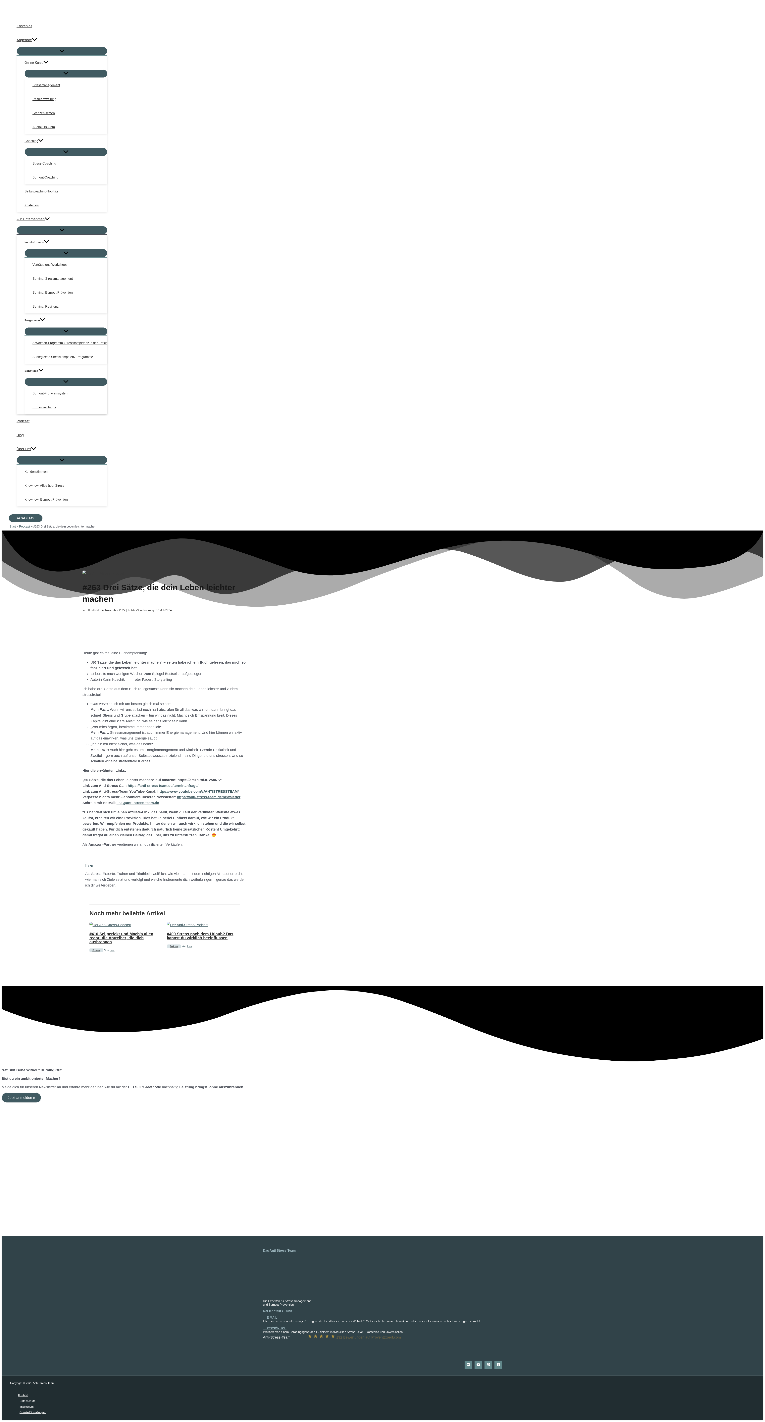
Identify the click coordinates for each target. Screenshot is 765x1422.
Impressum (27, 1406)
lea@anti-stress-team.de (138, 803)
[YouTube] (478, 1365)
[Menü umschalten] (62, 51)
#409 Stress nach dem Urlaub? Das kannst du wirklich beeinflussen (200, 936)
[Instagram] (488, 1365)
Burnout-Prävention (281, 1304)
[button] (34, 40)
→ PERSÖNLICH (274, 1328)
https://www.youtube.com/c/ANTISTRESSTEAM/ (198, 791)
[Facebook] (498, 1365)
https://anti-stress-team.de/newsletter (208, 797)
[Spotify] (468, 1365)
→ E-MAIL (270, 1317)
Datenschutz (27, 1400)
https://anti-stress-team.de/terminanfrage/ (163, 786)
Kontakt (23, 1395)
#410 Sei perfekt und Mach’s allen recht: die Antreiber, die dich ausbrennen (121, 938)
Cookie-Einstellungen (33, 1412)
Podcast (96, 950)
